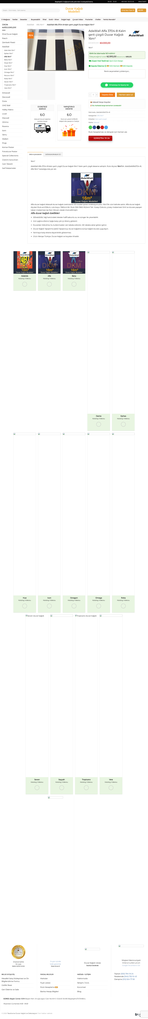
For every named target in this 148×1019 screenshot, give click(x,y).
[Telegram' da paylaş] (106, 127)
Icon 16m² (8, 69)
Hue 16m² (7, 66)
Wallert (5, 139)
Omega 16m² (9, 72)
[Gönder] (57, 10)
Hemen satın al (126, 95)
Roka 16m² (8, 79)
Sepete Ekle (107, 95)
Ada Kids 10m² (9, 50)
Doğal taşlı (65, 19)
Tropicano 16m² (10, 85)
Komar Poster (8, 147)
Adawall (96, 122)
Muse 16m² (8, 63)
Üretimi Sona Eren (10, 160)
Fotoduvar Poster (9, 151)
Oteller (98, 19)
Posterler (89, 19)
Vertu (4, 135)
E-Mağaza (6, 19)
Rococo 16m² (9, 75)
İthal (44, 19)
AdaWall (5, 47)
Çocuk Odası (78, 19)
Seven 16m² (8, 82)
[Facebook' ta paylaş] (94, 127)
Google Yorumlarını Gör (131, 965)
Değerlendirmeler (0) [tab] (53, 154)
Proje (4, 143)
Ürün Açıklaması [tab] (35, 154)
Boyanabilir (35, 19)
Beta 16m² (8, 60)
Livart (4, 114)
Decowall (6, 97)
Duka (4, 101)
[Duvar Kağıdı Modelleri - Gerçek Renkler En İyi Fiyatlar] (74, 10)
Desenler (23, 19)
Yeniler (15, 19)
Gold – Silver (54, 19)
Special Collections (10, 156)
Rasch (4, 38)
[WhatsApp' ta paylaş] (90, 127)
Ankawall (6, 93)
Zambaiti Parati (8, 42)
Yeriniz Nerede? (109, 19)
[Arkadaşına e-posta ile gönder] (98, 127)
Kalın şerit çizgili (101, 119)
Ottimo (5, 122)
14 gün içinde (55, 961)
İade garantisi (55, 964)
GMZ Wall (6, 105)
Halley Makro (7, 110)
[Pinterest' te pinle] (102, 127)
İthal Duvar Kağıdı (10, 34)
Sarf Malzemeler (9, 168)
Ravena (5, 126)
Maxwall (5, 118)
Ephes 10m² (8, 53)
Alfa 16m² (7, 57)
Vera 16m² (8, 88)
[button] (128, 10)
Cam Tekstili (7, 164)
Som (4, 131)
